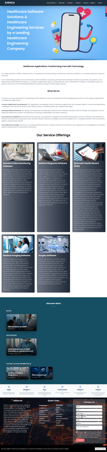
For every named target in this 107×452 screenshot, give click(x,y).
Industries (61, 3)
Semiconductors (43, 416)
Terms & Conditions (94, 437)
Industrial (41, 418)
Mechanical (59, 414)
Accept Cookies (100, 449)
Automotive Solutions (62, 418)
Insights (92, 3)
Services (70, 3)
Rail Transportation (44, 420)
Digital (57, 407)
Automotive (42, 414)
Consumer (42, 423)
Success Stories (51, 3)
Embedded (59, 416)
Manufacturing (60, 425)
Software (58, 420)
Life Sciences (42, 408)
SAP (57, 412)
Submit (80, 440)
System (58, 423)
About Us (86, 3)
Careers (100, 3)
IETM (57, 410)
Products (78, 3)
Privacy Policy (85, 437)
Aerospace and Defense (43, 411)
